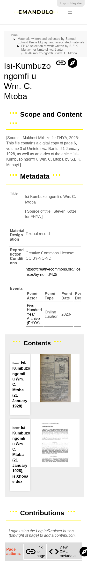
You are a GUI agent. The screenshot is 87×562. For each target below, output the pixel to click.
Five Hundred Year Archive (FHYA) (34, 314)
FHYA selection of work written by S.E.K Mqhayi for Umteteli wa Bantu (49, 47)
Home (13, 35)
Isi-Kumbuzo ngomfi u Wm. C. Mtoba (51, 53)
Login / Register (71, 3)
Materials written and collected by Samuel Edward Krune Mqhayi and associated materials (51, 40)
